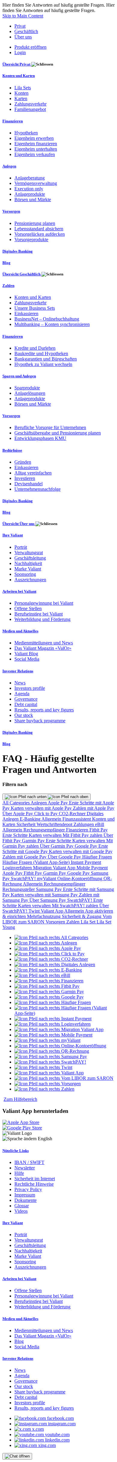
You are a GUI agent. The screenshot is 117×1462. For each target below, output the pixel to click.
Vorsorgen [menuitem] (11, 211)
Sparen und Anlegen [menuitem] (19, 376)
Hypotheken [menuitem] (26, 132)
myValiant (47, 878)
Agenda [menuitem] (21, 693)
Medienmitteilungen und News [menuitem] (43, 642)
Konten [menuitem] (21, 93)
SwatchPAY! (24, 878)
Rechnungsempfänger (44, 829)
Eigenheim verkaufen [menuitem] (34, 154)
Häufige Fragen (97, 856)
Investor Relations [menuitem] (17, 671)
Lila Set (89, 921)
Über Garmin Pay (57, 846)
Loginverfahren (17, 867)
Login (20, 52)
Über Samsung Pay (48, 900)
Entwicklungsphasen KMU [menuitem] (40, 438)
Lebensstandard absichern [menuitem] (38, 228)
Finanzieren (77, 829)
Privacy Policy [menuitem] (28, 1189)
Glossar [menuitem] (21, 1205)
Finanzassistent (77, 819)
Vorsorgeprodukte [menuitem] (31, 239)
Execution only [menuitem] (28, 188)
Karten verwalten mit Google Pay (80, 851)
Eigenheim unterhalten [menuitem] (35, 149)
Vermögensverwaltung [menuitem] (35, 183)
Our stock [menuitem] (23, 715)
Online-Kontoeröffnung (80, 878)
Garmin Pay (34, 840)
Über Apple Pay (18, 813)
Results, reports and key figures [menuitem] (44, 709)
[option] (51, 937)
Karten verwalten (46, 835)
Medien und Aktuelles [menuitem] (20, 631)
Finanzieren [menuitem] (12, 121)
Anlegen (39, 802)
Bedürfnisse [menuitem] (12, 450)
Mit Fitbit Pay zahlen (83, 835)
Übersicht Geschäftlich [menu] (21, 274)
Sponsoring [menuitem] (25, 574)
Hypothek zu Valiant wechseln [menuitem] (43, 364)
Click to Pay (46, 813)
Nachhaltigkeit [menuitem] (28, 563)
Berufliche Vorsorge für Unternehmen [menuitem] (50, 427)
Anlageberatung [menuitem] (29, 177)
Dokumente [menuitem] (25, 1200)
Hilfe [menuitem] (19, 1173)
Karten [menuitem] (20, 98)
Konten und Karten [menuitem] (18, 75)
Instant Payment (86, 862)
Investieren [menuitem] (24, 478)
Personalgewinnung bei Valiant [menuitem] (43, 603)
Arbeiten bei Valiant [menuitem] (19, 591)
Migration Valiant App (54, 867)
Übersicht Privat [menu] (16, 64)
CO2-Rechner (73, 813)
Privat (20, 26)
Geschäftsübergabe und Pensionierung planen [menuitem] (57, 432)
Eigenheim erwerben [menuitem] (34, 138)
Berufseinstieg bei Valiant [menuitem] (38, 613)
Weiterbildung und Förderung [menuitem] (42, 619)
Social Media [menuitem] (26, 659)
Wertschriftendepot (55, 824)
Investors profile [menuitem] (29, 688)
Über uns (23, 36)
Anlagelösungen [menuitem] (29, 393)
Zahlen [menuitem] (8, 285)
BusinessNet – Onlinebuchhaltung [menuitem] (46, 318)
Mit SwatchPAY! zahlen (75, 905)
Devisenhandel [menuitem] (28, 483)
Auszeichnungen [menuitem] (30, 579)
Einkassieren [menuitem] (26, 313)
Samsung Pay (49, 889)
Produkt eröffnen (30, 47)
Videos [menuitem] (21, 1211)
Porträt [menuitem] (20, 547)
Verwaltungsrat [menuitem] (28, 552)
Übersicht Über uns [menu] (18, 523)
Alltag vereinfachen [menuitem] (33, 472)
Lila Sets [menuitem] (22, 87)
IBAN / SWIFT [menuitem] (29, 1162)
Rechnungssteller (19, 889)
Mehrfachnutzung (44, 916)
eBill (99, 824)
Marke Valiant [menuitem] (27, 568)
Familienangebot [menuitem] (30, 109)
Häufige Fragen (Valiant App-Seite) (36, 862)
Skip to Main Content (22, 15)
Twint (34, 911)
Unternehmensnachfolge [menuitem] (37, 489)
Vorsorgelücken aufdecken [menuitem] (39, 234)
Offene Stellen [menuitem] (28, 608)
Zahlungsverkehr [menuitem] (30, 103)
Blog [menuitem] (6, 262)
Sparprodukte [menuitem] (27, 387)
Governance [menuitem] (26, 699)
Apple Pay (58, 802)
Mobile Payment (92, 867)
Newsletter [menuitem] (24, 1167)
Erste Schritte (15, 835)
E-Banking (30, 819)
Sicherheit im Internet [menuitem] (34, 1178)
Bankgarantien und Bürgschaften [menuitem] (45, 358)
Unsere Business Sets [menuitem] (34, 308)
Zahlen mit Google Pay (25, 856)
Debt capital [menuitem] (25, 704)
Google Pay (86, 846)
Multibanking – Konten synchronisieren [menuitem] (52, 324)
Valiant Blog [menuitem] (26, 653)
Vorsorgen (56, 921)
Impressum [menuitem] (24, 1194)
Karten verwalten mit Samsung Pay (45, 894)
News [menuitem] (20, 682)
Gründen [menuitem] (22, 462)
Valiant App (52, 911)
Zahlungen (84, 824)
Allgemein (51, 819)
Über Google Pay (65, 856)
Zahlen (73, 921)
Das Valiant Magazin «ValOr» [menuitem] (42, 648)
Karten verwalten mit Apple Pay (42, 808)
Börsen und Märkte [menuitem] (32, 199)
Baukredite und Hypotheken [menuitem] (41, 353)
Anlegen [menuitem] (9, 166)
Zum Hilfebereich (20, 1099)
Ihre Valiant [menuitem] (12, 535)
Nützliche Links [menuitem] (15, 1150)
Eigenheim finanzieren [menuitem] (35, 143)
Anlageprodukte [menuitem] (29, 194)
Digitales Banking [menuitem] (17, 251)
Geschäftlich (26, 31)
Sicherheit (26, 824)
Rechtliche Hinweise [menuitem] (34, 1184)
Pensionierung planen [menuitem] (34, 223)
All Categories (16, 802)
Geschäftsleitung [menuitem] (30, 558)
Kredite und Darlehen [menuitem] (35, 348)
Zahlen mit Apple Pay (93, 808)
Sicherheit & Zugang (82, 916)
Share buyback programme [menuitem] (39, 720)
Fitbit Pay (98, 829)
